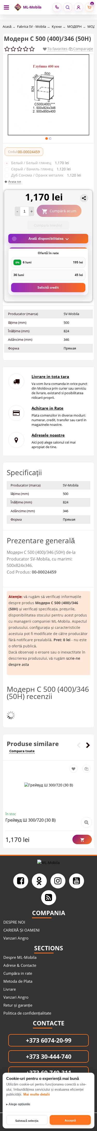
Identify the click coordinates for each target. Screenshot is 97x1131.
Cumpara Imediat (48, 225)
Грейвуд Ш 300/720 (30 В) (30, 820)
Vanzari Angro (15, 938)
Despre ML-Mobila (19, 957)
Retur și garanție (17, 1005)
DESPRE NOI (14, 922)
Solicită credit (48, 287)
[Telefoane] (57, 7)
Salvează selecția (26, 1120)
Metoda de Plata (17, 981)
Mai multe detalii (36, 1094)
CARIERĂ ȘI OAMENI (21, 930)
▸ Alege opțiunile (18, 1104)
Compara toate (22, 751)
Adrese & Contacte (19, 965)
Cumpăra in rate (17, 973)
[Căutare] (68, 7)
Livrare (9, 989)
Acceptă (70, 1120)
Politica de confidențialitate (27, 1013)
